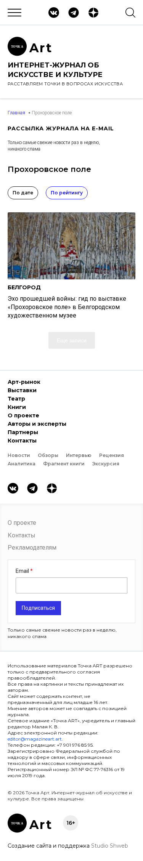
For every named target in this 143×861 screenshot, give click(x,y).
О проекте (23, 415)
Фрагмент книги (64, 464)
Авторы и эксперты (37, 423)
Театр (16, 398)
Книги (17, 407)
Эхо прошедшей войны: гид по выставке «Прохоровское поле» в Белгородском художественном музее (67, 307)
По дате (23, 193)
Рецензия (111, 455)
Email (23, 571)
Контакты (22, 440)
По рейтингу (67, 193)
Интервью (79, 455)
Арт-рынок (24, 381)
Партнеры (23, 432)
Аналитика (21, 464)
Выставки (22, 390)
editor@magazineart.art (35, 739)
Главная (16, 112)
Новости (19, 455)
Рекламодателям (32, 547)
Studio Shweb (109, 845)
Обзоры (48, 455)
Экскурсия (105, 464)
